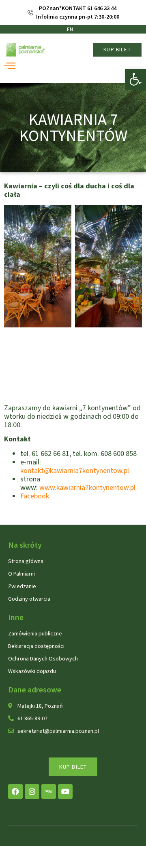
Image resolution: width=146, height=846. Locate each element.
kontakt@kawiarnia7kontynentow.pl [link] (74, 471)
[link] (135, 79)
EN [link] (70, 29)
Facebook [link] (34, 496)
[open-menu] (6, 66)
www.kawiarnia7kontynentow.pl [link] (87, 488)
